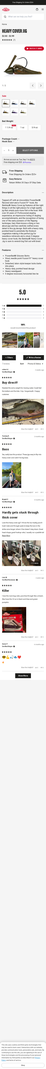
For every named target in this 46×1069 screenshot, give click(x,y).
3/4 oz (35, 127)
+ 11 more (34, 563)
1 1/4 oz (10, 127)
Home (4, 24)
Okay (23, 1065)
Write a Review (36, 358)
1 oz (22, 127)
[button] (8, 39)
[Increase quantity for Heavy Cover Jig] (13, 150)
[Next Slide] (42, 340)
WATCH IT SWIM (36, 48)
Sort (22, 364)
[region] (23, 340)
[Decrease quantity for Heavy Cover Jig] (4, 150)
